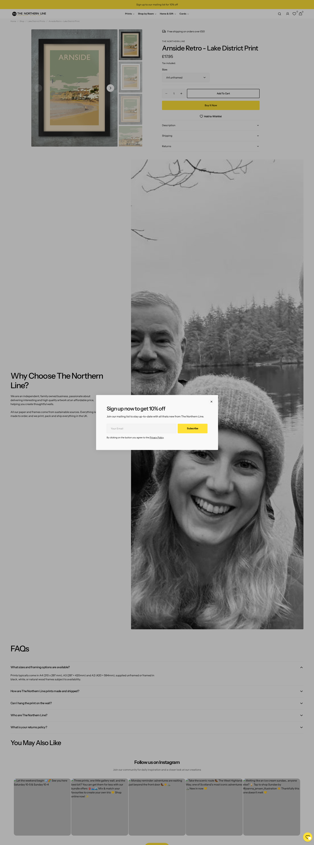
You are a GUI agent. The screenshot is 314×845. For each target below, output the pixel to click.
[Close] (211, 401)
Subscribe (192, 428)
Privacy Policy (157, 437)
